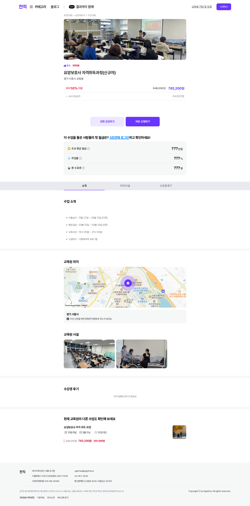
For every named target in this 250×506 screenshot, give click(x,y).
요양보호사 (80, 15)
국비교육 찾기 (63, 497)
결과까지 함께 (85, 7)
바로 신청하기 (143, 121)
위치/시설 (125, 185)
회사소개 (50, 497)
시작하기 (224, 6)
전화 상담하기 (107, 121)
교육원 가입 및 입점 (202, 6)
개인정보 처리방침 (27, 497)
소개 (84, 185)
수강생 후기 (166, 185)
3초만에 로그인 (119, 138)
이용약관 (40, 497)
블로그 (55, 7)
